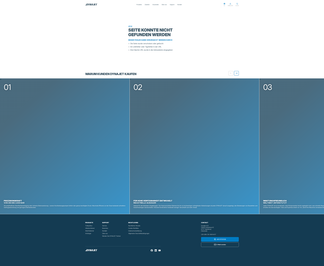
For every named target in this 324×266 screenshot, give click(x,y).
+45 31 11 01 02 (221, 239)
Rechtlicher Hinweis (134, 226)
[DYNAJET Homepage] (91, 5)
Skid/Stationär (89, 231)
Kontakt (179, 4)
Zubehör (147, 4)
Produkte (139, 4)
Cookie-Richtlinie (133, 228)
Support (172, 4)
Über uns (164, 4)
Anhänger (88, 233)
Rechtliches (133, 222)
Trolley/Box (88, 226)
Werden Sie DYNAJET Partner (111, 236)
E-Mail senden (221, 244)
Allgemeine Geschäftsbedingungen (138, 233)
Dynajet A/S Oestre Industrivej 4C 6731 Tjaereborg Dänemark (207, 228)
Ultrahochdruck (90, 228)
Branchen (105, 228)
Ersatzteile (156, 4)
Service (104, 226)
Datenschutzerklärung (135, 231)
